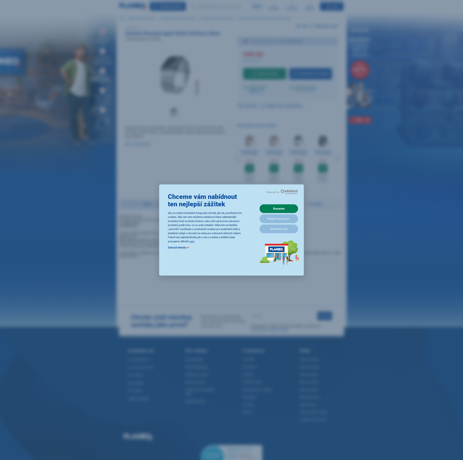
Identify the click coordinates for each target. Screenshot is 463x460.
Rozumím (279, 208)
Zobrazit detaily (178, 247)
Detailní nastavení (278, 218)
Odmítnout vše (279, 229)
